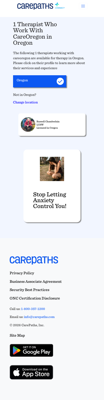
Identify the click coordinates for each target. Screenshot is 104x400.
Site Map (17, 335)
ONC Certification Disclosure (35, 298)
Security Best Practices (29, 289)
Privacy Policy (22, 273)
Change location (25, 102)
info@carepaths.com (39, 317)
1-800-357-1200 (33, 309)
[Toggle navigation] (83, 6)
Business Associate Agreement (36, 281)
